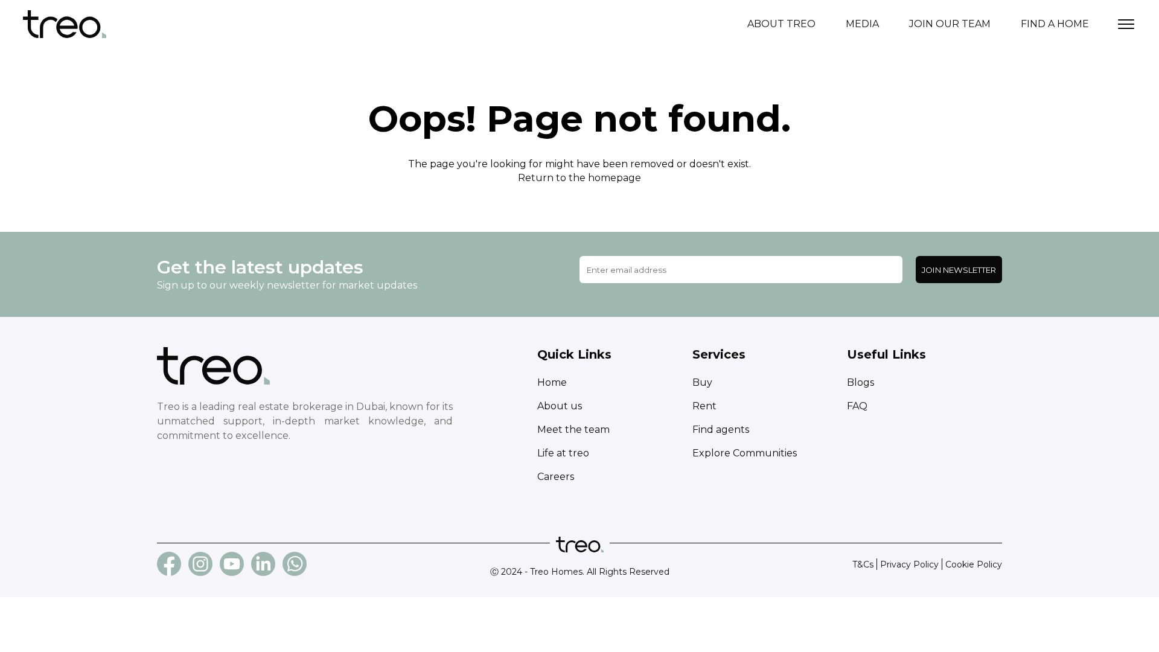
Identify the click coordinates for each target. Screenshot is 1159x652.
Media (862, 24)
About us (559, 406)
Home (552, 382)
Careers (555, 476)
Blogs (860, 382)
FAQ (857, 406)
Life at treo (563, 453)
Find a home (1055, 24)
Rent (704, 406)
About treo (781, 24)
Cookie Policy (973, 564)
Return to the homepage (579, 178)
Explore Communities (744, 453)
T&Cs (862, 564)
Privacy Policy (909, 564)
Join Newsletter (959, 270)
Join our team (950, 24)
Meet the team (573, 429)
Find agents (720, 429)
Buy (702, 382)
